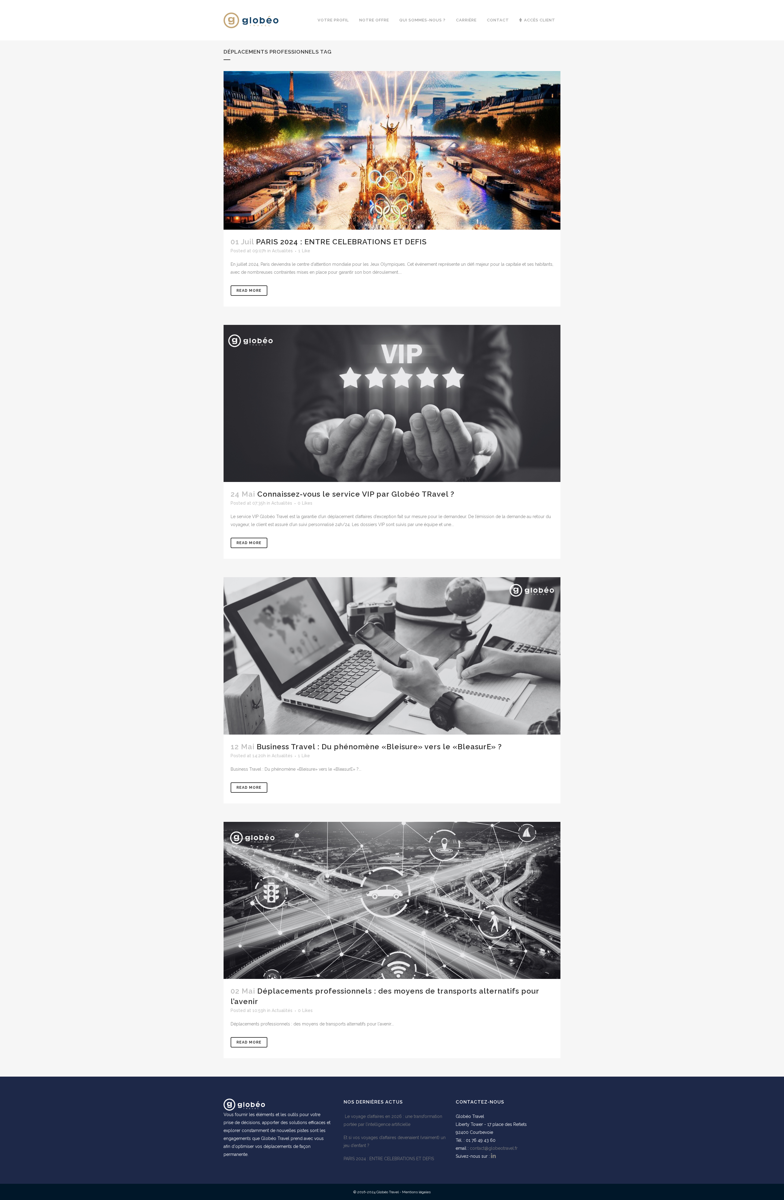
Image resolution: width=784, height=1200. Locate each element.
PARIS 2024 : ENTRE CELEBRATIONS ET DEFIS (341, 241)
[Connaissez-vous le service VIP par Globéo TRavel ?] (392, 403)
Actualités (282, 250)
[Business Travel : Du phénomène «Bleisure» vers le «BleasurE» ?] (392, 655)
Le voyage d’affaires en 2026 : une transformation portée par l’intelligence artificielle (393, 1120)
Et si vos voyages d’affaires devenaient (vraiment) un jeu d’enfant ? (395, 1141)
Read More (249, 290)
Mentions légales (416, 1192)
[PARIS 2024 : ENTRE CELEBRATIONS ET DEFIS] (392, 150)
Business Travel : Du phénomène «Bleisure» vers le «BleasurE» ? (379, 746)
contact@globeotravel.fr (494, 1148)
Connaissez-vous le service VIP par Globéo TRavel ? (355, 494)
